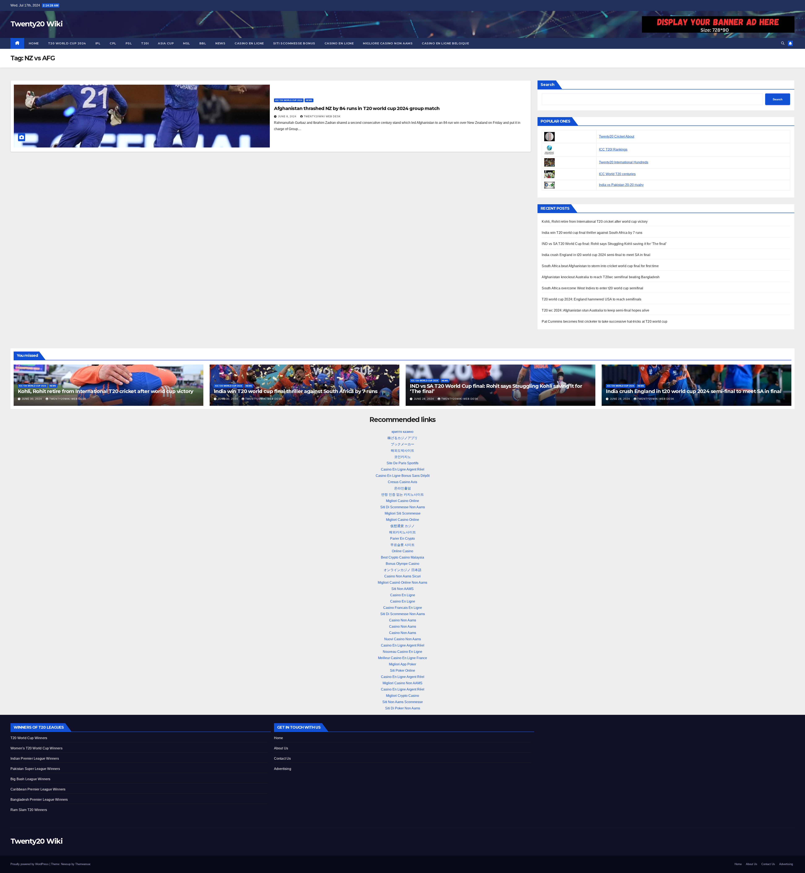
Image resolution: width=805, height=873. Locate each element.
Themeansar (82, 864)
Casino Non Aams (402, 620)
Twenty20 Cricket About (616, 136)
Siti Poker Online (402, 670)
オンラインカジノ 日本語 (402, 570)
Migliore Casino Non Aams (388, 43)
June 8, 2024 (287, 116)
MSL (186, 43)
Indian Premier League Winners (34, 758)
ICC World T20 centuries (617, 174)
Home (34, 43)
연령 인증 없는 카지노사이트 (402, 494)
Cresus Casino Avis (402, 482)
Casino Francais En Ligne (402, 607)
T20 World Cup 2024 (67, 43)
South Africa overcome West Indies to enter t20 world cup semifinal (592, 288)
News (220, 43)
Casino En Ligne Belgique (445, 43)
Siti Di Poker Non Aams (402, 708)
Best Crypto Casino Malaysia (402, 557)
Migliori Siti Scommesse (403, 513)
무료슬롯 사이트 (402, 545)
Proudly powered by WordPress (29, 864)
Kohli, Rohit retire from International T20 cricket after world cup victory (595, 221)
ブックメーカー (402, 444)
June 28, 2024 (424, 398)
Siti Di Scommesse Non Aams (402, 507)
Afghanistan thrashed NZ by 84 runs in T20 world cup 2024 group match (357, 108)
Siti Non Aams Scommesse (402, 702)
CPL (113, 43)
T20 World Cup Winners (28, 738)
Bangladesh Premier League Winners (39, 799)
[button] (782, 43)
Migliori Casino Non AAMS (402, 683)
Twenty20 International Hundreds (623, 162)
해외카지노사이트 (402, 532)
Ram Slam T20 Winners (28, 810)
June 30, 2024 (32, 398)
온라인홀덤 (402, 488)
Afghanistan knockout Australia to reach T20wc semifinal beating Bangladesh (601, 277)
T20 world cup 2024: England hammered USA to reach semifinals (591, 299)
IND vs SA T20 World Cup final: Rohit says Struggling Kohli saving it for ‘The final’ (604, 244)
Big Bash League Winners (30, 779)
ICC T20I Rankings (613, 149)
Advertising (282, 769)
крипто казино (402, 431)
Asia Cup (166, 43)
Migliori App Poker (402, 664)
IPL (98, 43)
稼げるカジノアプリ (402, 438)
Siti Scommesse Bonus (294, 43)
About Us (281, 748)
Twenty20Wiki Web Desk (322, 116)
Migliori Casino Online (402, 501)
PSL (129, 43)
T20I (145, 43)
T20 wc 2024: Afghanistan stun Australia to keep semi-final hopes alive (595, 310)
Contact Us (282, 758)
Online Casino (402, 551)
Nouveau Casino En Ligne (402, 651)
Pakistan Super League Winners (35, 769)
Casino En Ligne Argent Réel (402, 469)
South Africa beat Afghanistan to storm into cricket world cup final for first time (600, 266)
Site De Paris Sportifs (402, 463)
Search (547, 84)
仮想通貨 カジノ (402, 526)
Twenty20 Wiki (36, 23)
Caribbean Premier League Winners (37, 789)
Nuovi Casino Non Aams (402, 639)
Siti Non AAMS (402, 589)
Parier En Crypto (402, 538)
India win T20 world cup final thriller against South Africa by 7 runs (592, 232)
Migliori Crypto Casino (402, 695)
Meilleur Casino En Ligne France (402, 658)
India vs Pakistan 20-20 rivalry (621, 185)
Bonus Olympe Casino (402, 563)
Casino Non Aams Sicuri (402, 576)
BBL (202, 43)
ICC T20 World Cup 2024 (288, 100)
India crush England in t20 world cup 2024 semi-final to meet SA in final (596, 255)
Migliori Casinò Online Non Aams (402, 582)
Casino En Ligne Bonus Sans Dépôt (403, 475)
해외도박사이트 (402, 450)
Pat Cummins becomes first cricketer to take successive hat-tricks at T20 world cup (604, 321)
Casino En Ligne (249, 43)
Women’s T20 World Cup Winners (36, 748)
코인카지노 (402, 457)
